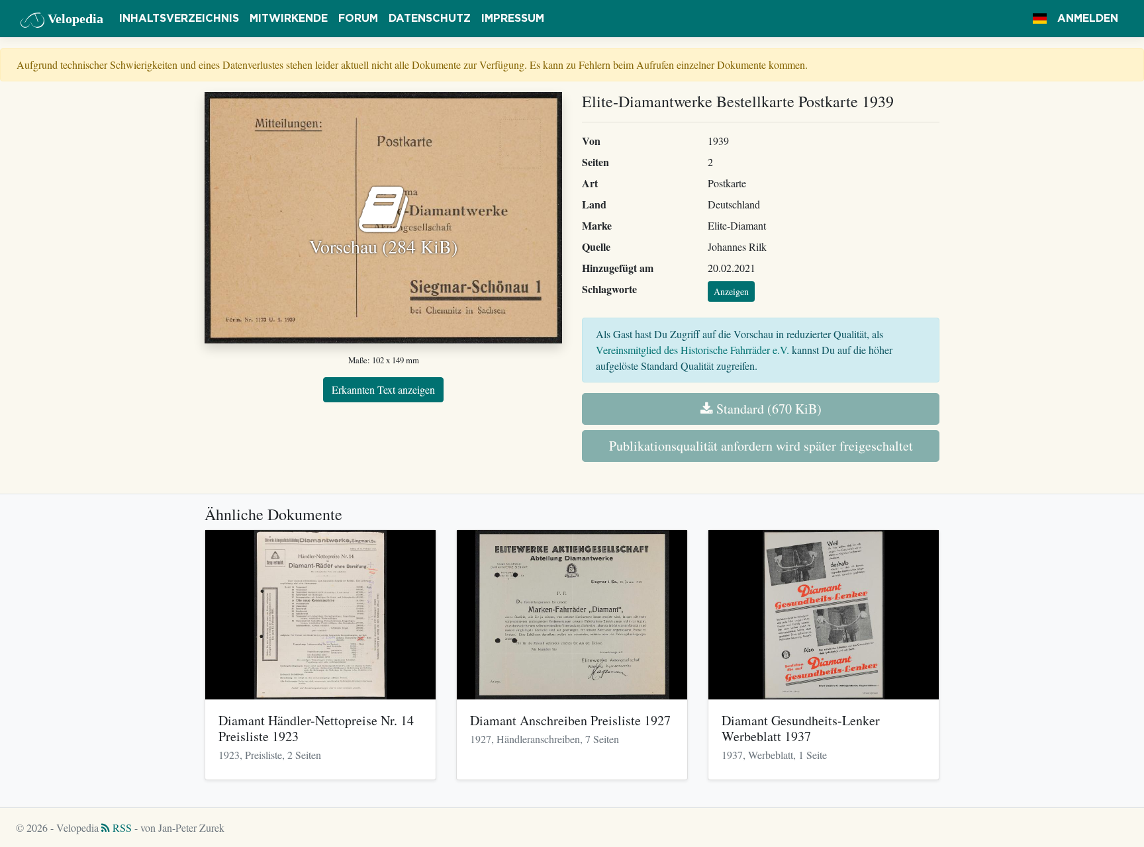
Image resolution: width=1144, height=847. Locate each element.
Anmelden (1087, 18)
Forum (358, 18)
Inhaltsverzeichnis (179, 18)
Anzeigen (731, 291)
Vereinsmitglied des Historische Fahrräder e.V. (692, 350)
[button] (1039, 18)
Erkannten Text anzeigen (383, 389)
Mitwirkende (289, 18)
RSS (121, 827)
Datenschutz (430, 18)
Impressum (512, 18)
